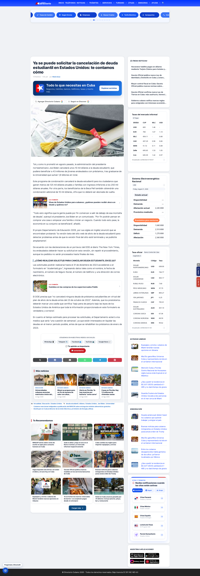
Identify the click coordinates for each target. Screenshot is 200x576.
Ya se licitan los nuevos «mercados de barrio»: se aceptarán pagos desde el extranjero (77, 499)
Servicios (107, 3)
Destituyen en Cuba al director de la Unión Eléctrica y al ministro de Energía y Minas (63, 409)
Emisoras (143, 3)
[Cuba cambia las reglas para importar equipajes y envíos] (109, 432)
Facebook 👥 (76, 342)
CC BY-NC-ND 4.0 (130, 572)
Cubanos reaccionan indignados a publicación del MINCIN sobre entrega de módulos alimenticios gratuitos (72, 406)
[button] (198, 271)
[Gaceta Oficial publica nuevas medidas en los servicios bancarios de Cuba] (77, 459)
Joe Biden (101, 403)
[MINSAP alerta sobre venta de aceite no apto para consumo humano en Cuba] (46, 432)
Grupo (161, 490)
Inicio (61, 3)
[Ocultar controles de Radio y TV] (198, 264)
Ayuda (155, 3)
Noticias (81, 3)
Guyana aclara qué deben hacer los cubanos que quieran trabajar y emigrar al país (154, 417)
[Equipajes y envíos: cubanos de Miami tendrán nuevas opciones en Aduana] (46, 486)
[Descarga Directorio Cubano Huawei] (152, 562)
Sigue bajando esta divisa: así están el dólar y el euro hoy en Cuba (46, 471)
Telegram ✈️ (62, 342)
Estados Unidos (56, 403)
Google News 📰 (105, 342)
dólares (82, 403)
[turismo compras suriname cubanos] (135, 416)
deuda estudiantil (72, 403)
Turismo (120, 3)
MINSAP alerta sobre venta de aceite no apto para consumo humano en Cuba (44, 445)
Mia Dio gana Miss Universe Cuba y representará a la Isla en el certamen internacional (154, 359)
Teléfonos (70, 3)
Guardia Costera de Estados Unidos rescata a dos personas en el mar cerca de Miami (153, 396)
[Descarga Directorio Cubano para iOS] (137, 556)
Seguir (150, 490)
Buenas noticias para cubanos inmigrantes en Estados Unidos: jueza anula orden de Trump (107, 472)
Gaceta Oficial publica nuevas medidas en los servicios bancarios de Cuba (77, 472)
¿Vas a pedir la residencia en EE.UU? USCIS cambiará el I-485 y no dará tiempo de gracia (154, 384)
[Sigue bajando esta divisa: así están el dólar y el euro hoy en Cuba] (46, 459)
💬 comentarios (77, 351)
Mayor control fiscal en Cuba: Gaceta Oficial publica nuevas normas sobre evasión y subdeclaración (147, 85)
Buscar (163, 3)
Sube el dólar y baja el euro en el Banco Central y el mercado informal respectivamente (76, 445)
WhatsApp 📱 (49, 342)
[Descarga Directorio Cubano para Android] (152, 556)
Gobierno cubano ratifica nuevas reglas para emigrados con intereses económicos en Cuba (149, 101)
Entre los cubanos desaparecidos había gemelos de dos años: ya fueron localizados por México (153, 453)
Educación (46, 403)
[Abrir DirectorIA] (5, 570)
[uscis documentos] (135, 383)
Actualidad (37, 403)
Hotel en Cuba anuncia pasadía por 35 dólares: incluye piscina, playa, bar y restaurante (108, 499)
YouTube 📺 (90, 342)
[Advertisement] (100, 39)
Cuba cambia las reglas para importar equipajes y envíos (105, 444)
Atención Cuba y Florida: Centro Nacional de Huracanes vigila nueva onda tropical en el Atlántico (154, 372)
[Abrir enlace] (135, 346)
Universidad (110, 403)
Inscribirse (138, 490)
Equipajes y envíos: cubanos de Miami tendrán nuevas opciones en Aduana (45, 499)
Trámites (93, 3)
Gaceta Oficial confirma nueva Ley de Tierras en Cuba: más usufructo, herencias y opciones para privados (149, 93)
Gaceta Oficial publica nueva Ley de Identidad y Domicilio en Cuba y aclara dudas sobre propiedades (147, 76)
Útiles (131, 3)
